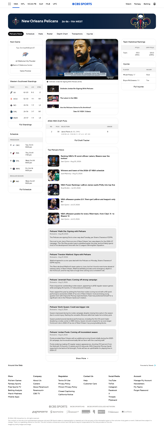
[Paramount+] (72, 411)
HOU (15, 99)
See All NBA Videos (82, 111)
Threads (112, 397)
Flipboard (113, 400)
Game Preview (25, 71)
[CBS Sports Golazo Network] (101, 406)
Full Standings (25, 124)
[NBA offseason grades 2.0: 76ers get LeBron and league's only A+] (53, 204)
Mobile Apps (13, 397)
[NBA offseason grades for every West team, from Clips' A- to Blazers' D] (53, 218)
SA (14, 93)
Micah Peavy (128, 75)
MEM (15, 118)
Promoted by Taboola (146, 365)
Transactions (77, 34)
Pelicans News (16, 34)
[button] (9, 4)
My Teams (138, 387)
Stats (40, 34)
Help (85, 380)
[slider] (82, 72)
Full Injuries (139, 87)
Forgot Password (141, 390)
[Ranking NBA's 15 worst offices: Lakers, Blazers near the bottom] (53, 161)
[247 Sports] (40, 411)
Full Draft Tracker (82, 140)
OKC (18, 145)
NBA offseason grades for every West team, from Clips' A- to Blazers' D (87, 215)
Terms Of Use (64, 380)
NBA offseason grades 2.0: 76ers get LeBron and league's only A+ (88, 200)
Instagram (113, 387)
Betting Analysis (15, 390)
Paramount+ (38, 390)
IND (17, 181)
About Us (37, 380)
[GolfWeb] (127, 412)
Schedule (30, 34)
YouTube (112, 380)
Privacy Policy (64, 384)
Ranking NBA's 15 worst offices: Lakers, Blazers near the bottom (85, 157)
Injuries (90, 34)
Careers (36, 384)
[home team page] (25, 54)
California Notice (65, 394)
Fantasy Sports (14, 384)
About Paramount (41, 387)
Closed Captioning (66, 391)
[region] (82, 59)
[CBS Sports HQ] (77, 406)
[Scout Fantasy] (113, 412)
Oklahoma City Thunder (26, 61)
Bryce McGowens (130, 80)
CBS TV (36, 393)
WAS (18, 169)
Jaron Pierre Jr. (67, 132)
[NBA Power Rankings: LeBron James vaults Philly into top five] (53, 189)
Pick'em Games (14, 380)
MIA (17, 153)
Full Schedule (25, 189)
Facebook (113, 390)
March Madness (15, 393)
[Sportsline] (57, 411)
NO (14, 105)
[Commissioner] (88, 411)
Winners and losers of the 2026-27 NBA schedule (82, 170)
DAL (15, 112)
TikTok (111, 384)
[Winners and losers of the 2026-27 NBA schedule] (53, 175)
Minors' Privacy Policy (67, 387)
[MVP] (101, 411)
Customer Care (90, 384)
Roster (50, 34)
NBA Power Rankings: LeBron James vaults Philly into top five (88, 185)
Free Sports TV (14, 387)
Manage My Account (143, 380)
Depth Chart (62, 34)
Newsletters (139, 384)
